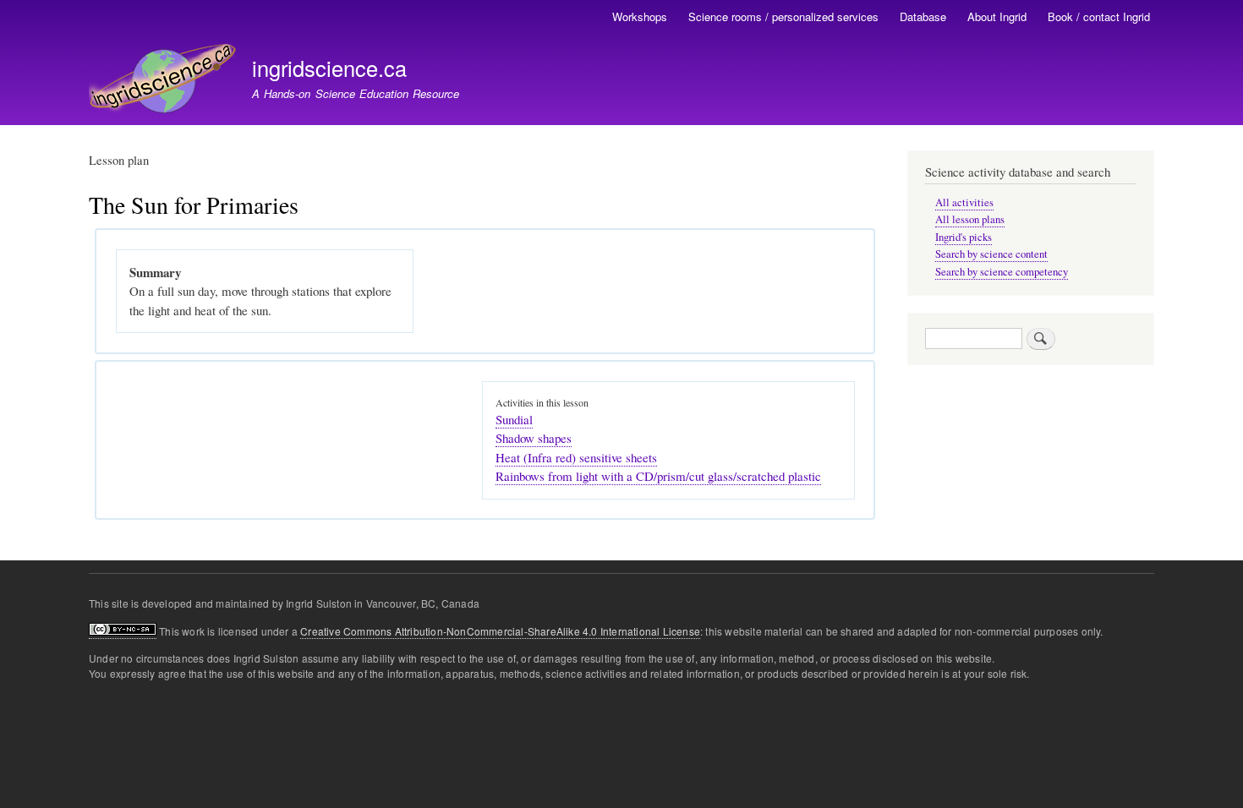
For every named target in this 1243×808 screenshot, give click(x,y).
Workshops (639, 16)
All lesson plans (970, 219)
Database (923, 16)
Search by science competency (1001, 272)
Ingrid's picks (963, 237)
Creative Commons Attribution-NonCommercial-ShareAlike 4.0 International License (500, 631)
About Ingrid (997, 16)
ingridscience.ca (329, 67)
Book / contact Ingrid (1099, 16)
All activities (964, 202)
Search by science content (991, 254)
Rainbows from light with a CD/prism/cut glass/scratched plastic (658, 475)
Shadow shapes (534, 437)
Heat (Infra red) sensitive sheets (576, 457)
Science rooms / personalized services (783, 16)
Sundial (514, 419)
